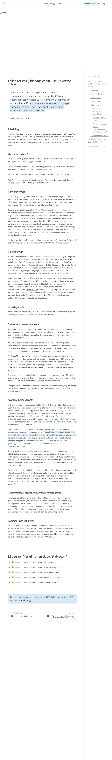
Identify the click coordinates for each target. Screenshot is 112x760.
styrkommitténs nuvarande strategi (30, 96)
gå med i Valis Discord (50, 597)
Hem (46, 4)
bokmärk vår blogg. (23, 600)
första (23, 408)
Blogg (52, 4)
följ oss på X (67, 597)
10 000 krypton (32, 289)
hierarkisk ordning (57, 213)
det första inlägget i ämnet (51, 408)
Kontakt (61, 4)
